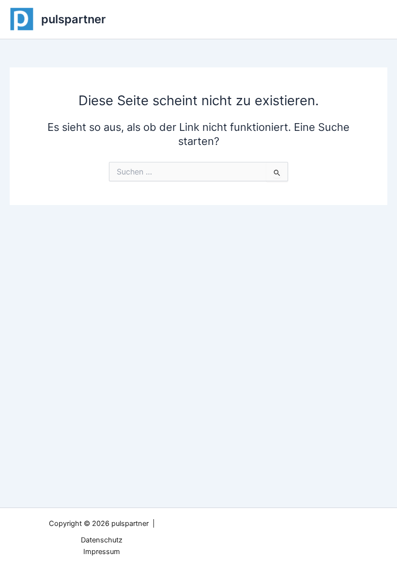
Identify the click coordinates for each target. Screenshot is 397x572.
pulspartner (73, 19)
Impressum (101, 551)
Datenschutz (101, 540)
